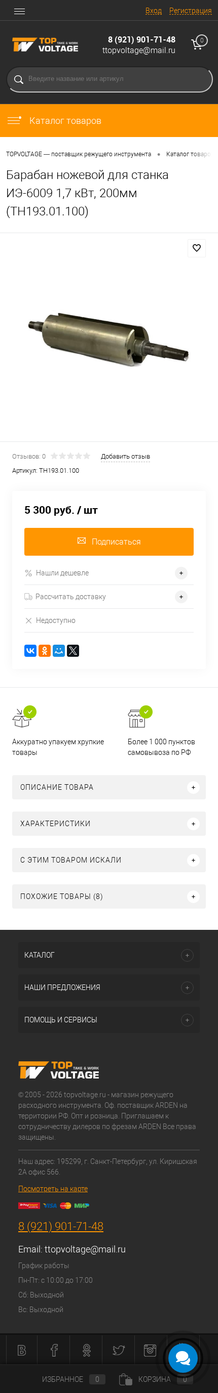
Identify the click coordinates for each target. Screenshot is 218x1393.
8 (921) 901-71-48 (141, 39)
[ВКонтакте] (30, 651)
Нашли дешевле (62, 573)
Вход (154, 11)
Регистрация (190, 11)
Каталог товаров (64, 120)
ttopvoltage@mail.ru (138, 50)
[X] (73, 651)
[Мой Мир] (59, 651)
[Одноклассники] (45, 651)
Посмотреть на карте (53, 1189)
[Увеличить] (109, 338)
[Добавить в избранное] (197, 248)
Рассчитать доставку (70, 597)
